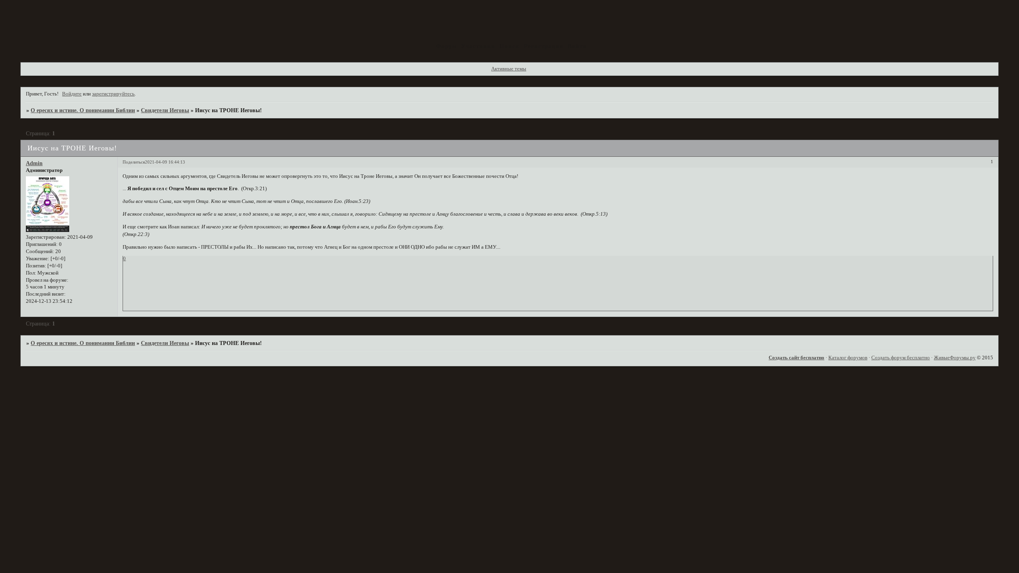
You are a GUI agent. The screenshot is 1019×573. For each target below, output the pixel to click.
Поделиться (134, 162)
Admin (34, 163)
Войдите (72, 94)
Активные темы (508, 69)
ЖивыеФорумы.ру (955, 358)
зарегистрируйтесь (113, 94)
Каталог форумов (847, 358)
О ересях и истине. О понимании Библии (83, 110)
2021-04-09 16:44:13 (165, 162)
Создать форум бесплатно (900, 358)
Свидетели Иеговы (165, 110)
